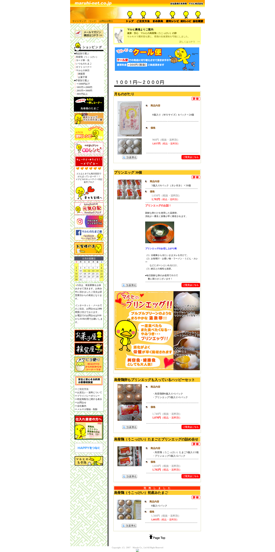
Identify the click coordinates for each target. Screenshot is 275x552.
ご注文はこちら (191, 157)
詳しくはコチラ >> (189, 41)
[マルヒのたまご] (89, 110)
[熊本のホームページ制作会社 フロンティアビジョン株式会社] (89, 451)
